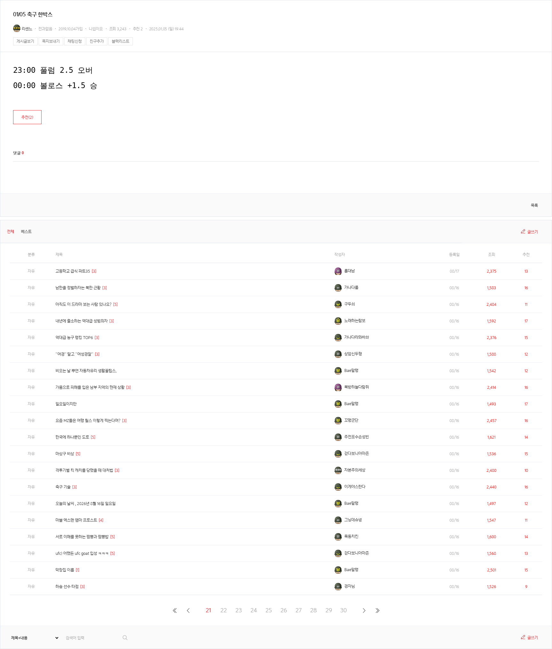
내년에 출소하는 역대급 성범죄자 (82, 321)
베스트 (26, 231)
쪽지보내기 (51, 41)
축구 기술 (63, 487)
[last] (377, 610)
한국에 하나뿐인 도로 (72, 437)
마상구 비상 (65, 453)
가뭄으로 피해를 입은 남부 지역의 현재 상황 (90, 387)
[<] (188, 610)
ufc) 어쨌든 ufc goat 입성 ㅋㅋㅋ (82, 553)
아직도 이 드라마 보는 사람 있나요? (83, 304)
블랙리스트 (120, 41)
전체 (10, 231)
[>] (364, 610)
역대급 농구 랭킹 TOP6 (74, 337)
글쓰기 (532, 232)
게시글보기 (25, 41)
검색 (125, 637)
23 (238, 610)
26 (283, 610)
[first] (174, 610)
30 (343, 610)
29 (329, 610)
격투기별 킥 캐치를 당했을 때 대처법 (84, 470)
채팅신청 (75, 41)
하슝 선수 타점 (67, 586)
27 (298, 610)
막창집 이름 (65, 570)
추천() (27, 117)
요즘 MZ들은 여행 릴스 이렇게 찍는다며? (88, 420)
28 (313, 610)
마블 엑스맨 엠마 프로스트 (76, 520)
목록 (534, 205)
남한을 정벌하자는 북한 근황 (78, 287)
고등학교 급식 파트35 (73, 271)
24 (253, 610)
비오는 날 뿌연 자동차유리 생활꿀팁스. (86, 370)
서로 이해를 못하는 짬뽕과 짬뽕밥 (82, 536)
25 (268, 610)
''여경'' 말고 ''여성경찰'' (74, 354)
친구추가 (97, 41)
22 (223, 610)
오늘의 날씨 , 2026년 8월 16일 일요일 (86, 503)
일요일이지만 (66, 404)
